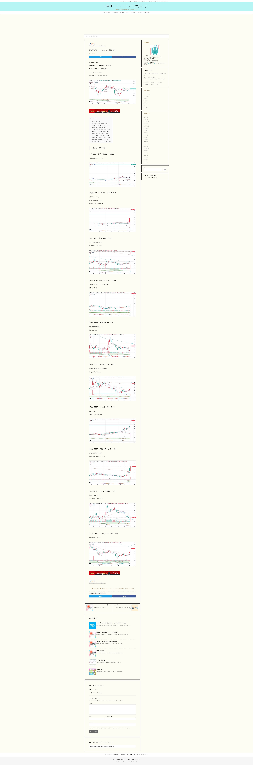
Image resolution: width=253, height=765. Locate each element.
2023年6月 (146, 130)
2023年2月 (146, 139)
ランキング (116, 588)
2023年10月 (146, 126)
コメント (91, 703)
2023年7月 (146, 128)
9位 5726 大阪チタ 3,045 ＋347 (100, 139)
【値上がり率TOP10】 (95, 121)
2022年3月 (146, 161)
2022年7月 (146, 155)
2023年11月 (146, 123)
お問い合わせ (153, 1)
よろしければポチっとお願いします (97, 46)
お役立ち (103, 588)
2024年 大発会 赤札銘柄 (149, 77)
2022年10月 (146, 148)
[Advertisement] (126, 24)
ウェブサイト (91, 722)
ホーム (88, 36)
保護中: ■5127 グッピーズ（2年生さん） (152, 84)
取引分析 (145, 100)
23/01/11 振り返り (100, 650)
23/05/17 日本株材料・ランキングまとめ (106, 641)
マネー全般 (143, 1)
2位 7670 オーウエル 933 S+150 (100, 125)
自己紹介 (148, 1)
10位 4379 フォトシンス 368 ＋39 (101, 141)
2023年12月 (146, 121)
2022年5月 (146, 157)
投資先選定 (121, 588)
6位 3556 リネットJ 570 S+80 (100, 133)
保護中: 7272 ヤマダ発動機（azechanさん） (153, 82)
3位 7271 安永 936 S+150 (99, 127)
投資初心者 (127, 588)
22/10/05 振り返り (101, 660)
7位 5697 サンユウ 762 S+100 (100, 135)
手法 (139, 1)
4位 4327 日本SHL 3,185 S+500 (101, 129)
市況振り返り (130, 1)
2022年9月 (146, 150)
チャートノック (123, 1)
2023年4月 (146, 135)
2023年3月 (146, 137)
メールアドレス (109, 716)
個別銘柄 (135, 1)
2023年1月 (146, 141)
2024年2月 (146, 117)
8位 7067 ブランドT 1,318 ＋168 (101, 137)
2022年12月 (146, 144)
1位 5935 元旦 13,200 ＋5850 (100, 123)
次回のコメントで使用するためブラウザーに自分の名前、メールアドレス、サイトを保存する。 (110, 728)
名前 (90, 716)
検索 (144, 167)
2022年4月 (146, 159)
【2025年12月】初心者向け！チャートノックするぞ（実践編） (111, 623)
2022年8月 (146, 153)
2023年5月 (146, 132)
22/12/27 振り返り (101, 669)
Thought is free (133, 761)
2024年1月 (146, 119)
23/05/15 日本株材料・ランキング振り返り (107, 632)
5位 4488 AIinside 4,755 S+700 (100, 131)
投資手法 (132, 588)
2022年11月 (146, 146)
